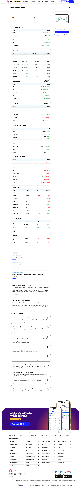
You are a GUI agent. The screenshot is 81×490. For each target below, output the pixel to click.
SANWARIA (15, 179)
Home (12, 5)
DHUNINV (15, 98)
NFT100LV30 (15, 201)
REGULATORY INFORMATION (67, 485)
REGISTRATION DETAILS (52, 485)
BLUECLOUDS (16, 114)
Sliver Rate (27, 465)
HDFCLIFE (15, 67)
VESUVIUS (15, 182)
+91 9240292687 (12, 476)
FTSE (14, 242)
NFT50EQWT (15, 198)
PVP (13, 42)
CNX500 (14, 192)
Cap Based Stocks (61, 462)
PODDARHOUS (16, 173)
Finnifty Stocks (12, 447)
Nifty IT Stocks (28, 447)
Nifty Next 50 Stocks (13, 444)
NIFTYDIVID (15, 210)
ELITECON (15, 117)
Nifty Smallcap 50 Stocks (46, 444)
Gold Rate (11, 465)
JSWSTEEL (15, 61)
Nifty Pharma (12, 450)
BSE (48, 81)
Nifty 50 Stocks (28, 450)
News (46, 13)
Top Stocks (12, 441)
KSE (13, 39)
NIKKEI (14, 227)
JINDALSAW (15, 141)
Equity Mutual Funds (45, 456)
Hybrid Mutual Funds (13, 459)
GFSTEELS (15, 152)
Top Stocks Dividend (29, 453)
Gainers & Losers (25, 13)
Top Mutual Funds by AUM (30, 456)
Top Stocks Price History (46, 453)
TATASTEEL (15, 76)
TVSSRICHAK (15, 134)
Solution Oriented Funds (30, 459)
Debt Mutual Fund (61, 456)
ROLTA (14, 165)
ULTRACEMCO (16, 64)
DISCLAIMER (59, 485)
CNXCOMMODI (16, 204)
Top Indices (28, 441)
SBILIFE (14, 70)
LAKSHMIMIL (15, 36)
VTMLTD (14, 32)
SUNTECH (15, 92)
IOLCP (14, 149)
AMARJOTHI (15, 45)
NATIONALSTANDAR (17, 162)
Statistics (19, 13)
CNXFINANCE (15, 213)
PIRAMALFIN (15, 146)
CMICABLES (15, 176)
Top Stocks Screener (13, 462)
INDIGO (14, 73)
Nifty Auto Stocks (45, 447)
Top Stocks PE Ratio (13, 453)
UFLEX (14, 143)
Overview (13, 13)
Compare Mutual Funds (46, 462)
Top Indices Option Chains (62, 441)
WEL (14, 95)
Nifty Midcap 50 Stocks (29, 444)
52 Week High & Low (35, 13)
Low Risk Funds (44, 459)
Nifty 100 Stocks (44, 450)
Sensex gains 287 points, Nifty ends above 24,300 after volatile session (27, 274)
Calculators (59, 459)
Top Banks (27, 462)
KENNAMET (15, 137)
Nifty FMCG (59, 447)
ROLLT (14, 131)
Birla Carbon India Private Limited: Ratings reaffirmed (24, 264)
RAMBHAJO (15, 89)
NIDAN (14, 120)
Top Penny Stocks (61, 453)
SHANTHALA (15, 111)
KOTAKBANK (15, 56)
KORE (14, 109)
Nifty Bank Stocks (60, 444)
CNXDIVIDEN (15, 207)
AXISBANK (15, 58)
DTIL (13, 86)
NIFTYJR (14, 195)
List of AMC (12, 456)
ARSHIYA (14, 167)
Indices (41, 13)
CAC (13, 245)
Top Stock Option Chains (46, 441)
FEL (13, 170)
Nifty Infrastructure (61, 450)
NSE (45, 81)
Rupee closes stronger (17, 255)
